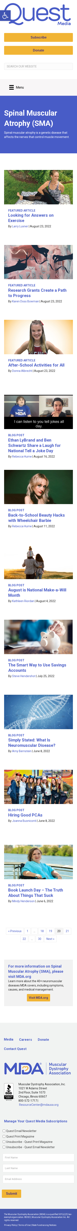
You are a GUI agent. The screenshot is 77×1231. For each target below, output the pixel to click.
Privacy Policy (10, 1225)
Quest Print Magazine (20, 1136)
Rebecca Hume (22, 456)
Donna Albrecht (22, 370)
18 (42, 931)
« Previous (15, 931)
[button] (5, 15)
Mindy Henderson (23, 901)
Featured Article (21, 210)
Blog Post (16, 435)
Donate (43, 1040)
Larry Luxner (20, 226)
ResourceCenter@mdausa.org (39, 1104)
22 (24, 939)
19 (50, 931)
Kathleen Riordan (23, 601)
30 (39, 939)
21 (67, 931)
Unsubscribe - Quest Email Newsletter (30, 1147)
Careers (25, 1040)
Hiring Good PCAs (25, 815)
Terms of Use (24, 1225)
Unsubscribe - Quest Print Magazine (29, 1141)
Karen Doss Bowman (25, 301)
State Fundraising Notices (44, 1225)
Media (8, 1039)
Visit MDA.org (38, 997)
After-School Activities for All (36, 365)
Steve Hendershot (24, 676)
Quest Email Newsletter (21, 1131)
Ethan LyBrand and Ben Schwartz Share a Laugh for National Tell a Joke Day (34, 445)
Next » (50, 939)
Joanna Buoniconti (24, 820)
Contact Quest (15, 1049)
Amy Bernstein (21, 751)
